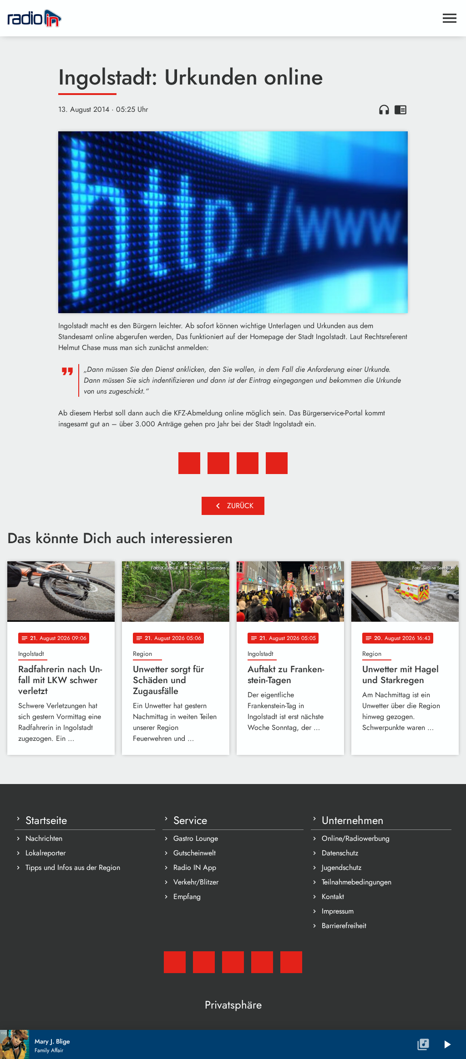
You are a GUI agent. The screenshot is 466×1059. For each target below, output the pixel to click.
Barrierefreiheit (344, 925)
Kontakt (333, 896)
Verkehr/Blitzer (195, 882)
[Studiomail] (175, 962)
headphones (384, 109)
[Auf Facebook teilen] (189, 463)
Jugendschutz (341, 867)
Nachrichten (43, 838)
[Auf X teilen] (218, 463)
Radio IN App (194, 867)
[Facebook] (204, 962)
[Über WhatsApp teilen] (247, 463)
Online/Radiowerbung (356, 838)
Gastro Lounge (195, 838)
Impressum (338, 911)
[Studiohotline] (291, 962)
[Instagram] (233, 962)
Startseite (46, 820)
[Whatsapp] (262, 962)
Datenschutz (340, 853)
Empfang (187, 896)
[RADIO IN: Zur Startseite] (222, 18)
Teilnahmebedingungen (356, 882)
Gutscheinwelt (194, 853)
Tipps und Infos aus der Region (72, 867)
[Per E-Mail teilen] (277, 463)
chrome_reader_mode (400, 109)
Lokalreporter (45, 853)
